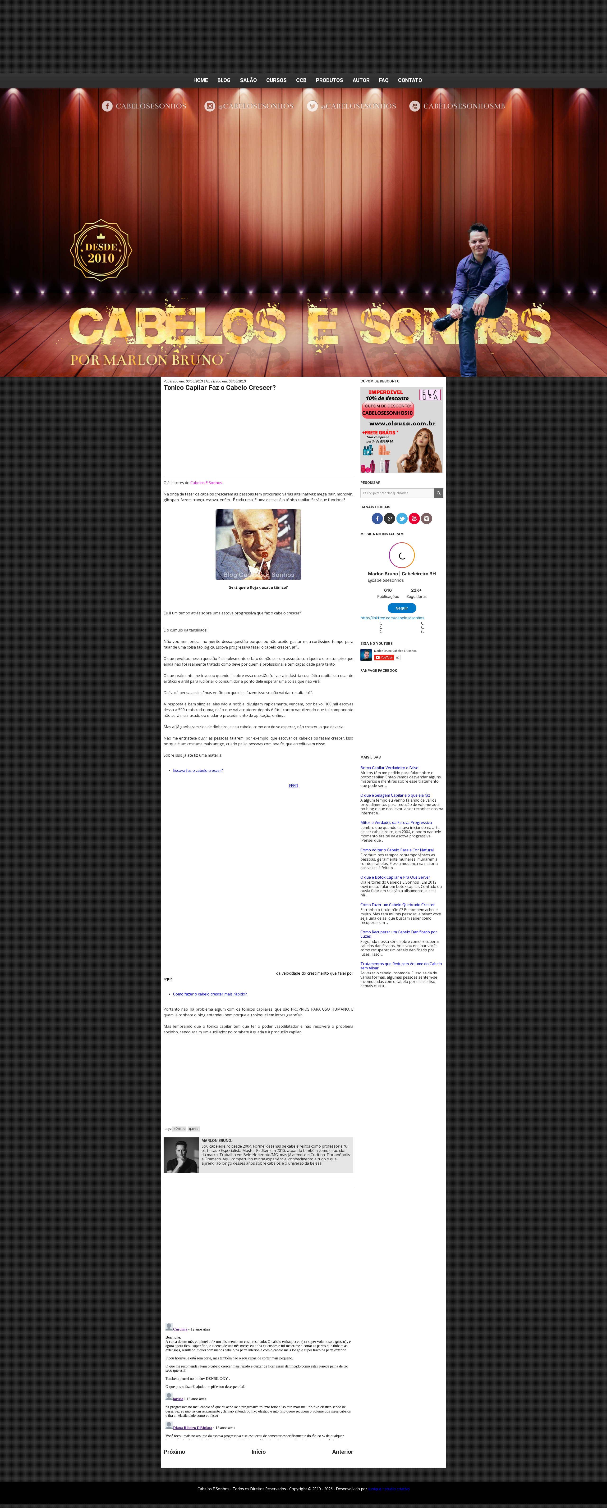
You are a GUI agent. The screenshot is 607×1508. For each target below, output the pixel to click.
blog (223, 80)
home (200, 80)
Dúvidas (179, 1128)
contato (410, 80)
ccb (301, 80)
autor (361, 80)
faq (384, 80)
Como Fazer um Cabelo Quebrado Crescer (397, 904)
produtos (329, 80)
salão (248, 80)
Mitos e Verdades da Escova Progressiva (396, 822)
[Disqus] (258, 1258)
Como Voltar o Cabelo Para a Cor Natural (397, 850)
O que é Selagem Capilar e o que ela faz (395, 795)
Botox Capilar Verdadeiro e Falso (389, 767)
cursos (276, 80)
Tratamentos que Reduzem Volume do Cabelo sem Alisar (401, 966)
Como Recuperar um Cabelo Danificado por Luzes (398, 934)
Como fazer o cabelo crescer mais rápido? (210, 994)
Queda (193, 1128)
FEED (293, 785)
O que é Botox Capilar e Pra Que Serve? (395, 877)
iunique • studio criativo (389, 1488)
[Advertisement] (303, 37)
